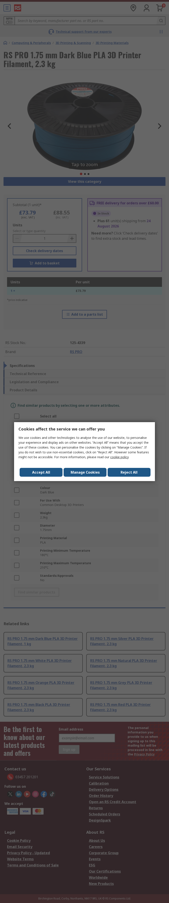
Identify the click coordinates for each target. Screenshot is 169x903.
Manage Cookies (85, 472)
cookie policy (119, 457)
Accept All (41, 472)
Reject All (129, 472)
